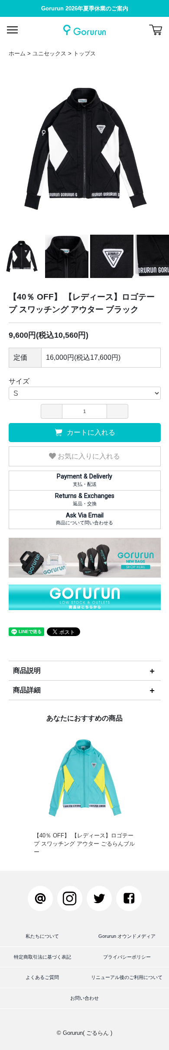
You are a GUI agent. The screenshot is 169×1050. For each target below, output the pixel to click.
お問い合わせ (84, 998)
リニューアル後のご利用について (126, 977)
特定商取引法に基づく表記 (42, 957)
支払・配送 (84, 480)
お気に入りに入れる (88, 456)
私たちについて (42, 936)
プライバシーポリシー (127, 957)
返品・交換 (84, 499)
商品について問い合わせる (84, 519)
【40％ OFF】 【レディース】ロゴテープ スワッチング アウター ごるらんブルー (84, 843)
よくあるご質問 (42, 977)
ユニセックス (49, 53)
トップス (84, 53)
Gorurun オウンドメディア (127, 936)
